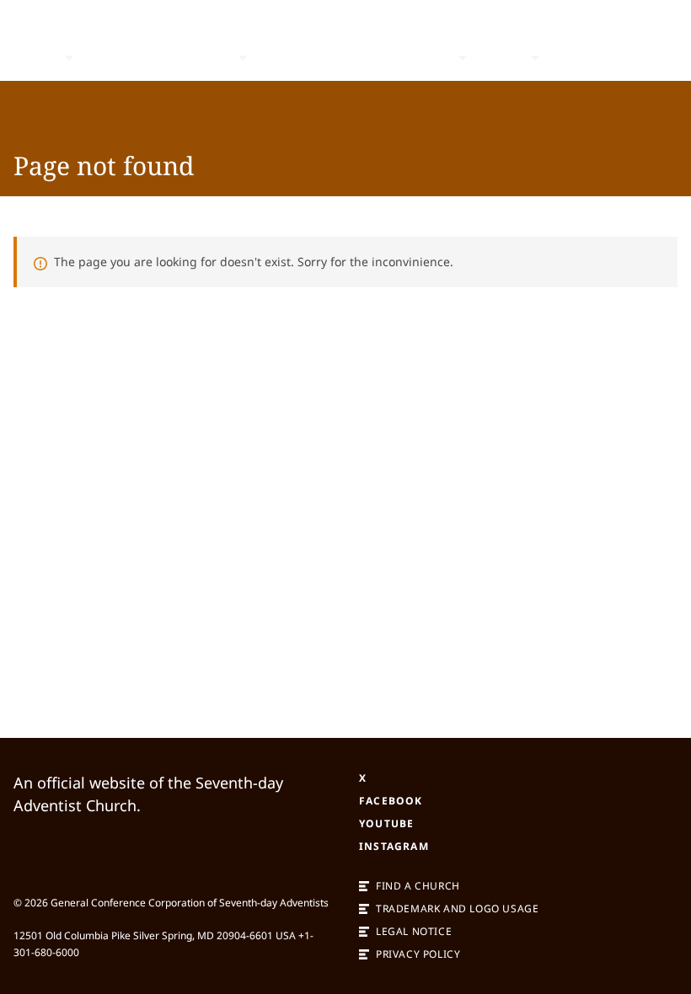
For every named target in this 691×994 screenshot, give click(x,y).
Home (34, 57)
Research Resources (379, 57)
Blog (278, 57)
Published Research (159, 57)
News (502, 57)
